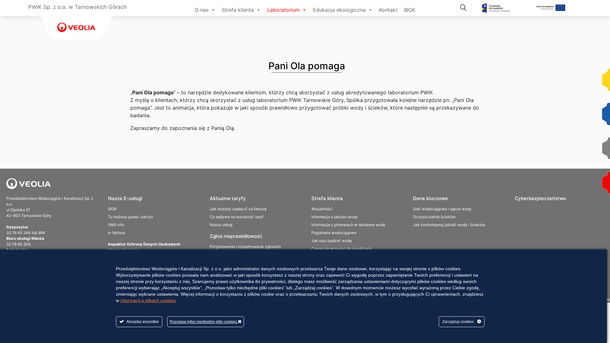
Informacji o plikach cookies (148, 300)
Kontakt (388, 10)
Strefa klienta (238, 10)
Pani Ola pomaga (306, 65)
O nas (201, 10)
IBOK (409, 10)
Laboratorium (283, 10)
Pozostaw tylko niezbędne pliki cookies (204, 321)
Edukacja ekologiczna (339, 10)
